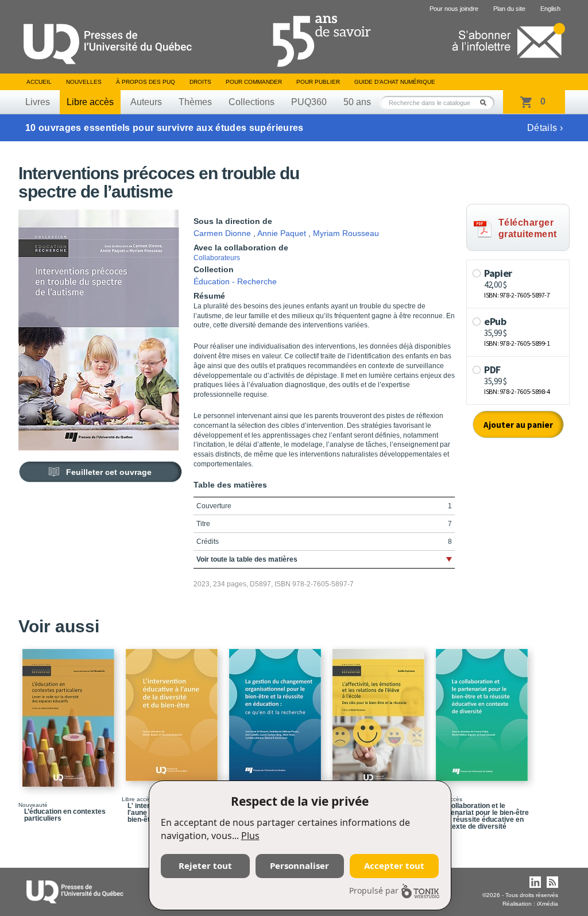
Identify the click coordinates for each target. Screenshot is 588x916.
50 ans (357, 102)
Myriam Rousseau (346, 233)
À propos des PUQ (145, 82)
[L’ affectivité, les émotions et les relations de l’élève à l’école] (380, 713)
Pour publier (318, 82)
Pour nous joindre (454, 8)
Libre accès (90, 102)
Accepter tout (394, 865)
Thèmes (195, 102)
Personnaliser (299, 865)
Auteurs (146, 102)
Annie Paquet (281, 233)
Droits (200, 82)
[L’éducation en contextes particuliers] (70, 713)
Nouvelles (84, 82)
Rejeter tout (205, 865)
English (550, 8)
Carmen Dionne (222, 233)
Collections (251, 102)
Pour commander (254, 82)
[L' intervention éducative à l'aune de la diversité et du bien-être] (173, 710)
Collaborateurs (217, 258)
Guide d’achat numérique (394, 82)
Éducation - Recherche (235, 281)
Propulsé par (374, 890)
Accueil (39, 82)
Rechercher (486, 102)
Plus (250, 835)
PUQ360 (309, 102)
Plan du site (509, 8)
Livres (37, 102)
